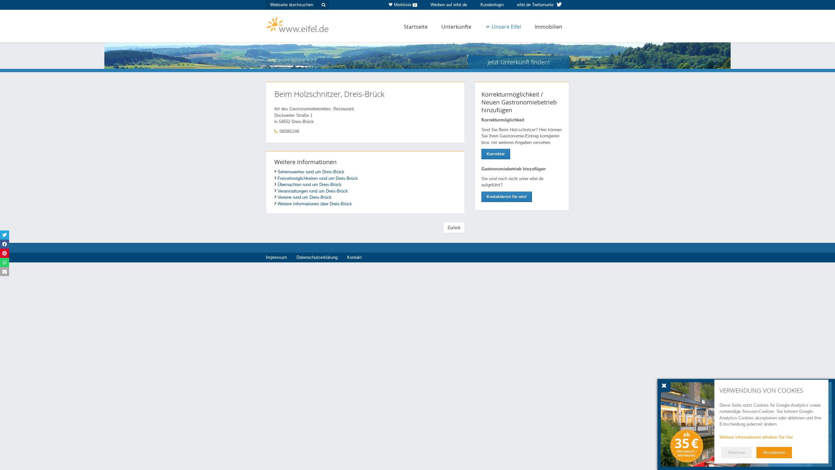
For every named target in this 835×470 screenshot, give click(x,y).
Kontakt (354, 257)
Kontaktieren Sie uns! (507, 197)
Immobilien (548, 26)
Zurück (454, 227)
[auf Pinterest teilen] (4, 253)
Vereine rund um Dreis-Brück (305, 197)
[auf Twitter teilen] (4, 235)
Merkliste (405, 4)
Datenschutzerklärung (317, 257)
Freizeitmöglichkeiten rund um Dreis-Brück (318, 178)
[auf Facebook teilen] (4, 244)
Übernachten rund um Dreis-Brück (310, 184)
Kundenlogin (492, 4)
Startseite (416, 26)
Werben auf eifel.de (449, 4)
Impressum (276, 257)
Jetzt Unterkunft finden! (518, 62)
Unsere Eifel (506, 26)
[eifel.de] (297, 24)
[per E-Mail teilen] (4, 271)
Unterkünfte (456, 26)
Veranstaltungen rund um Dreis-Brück (313, 191)
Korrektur (496, 154)
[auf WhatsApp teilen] (4, 262)
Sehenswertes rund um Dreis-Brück (311, 171)
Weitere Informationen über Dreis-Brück (315, 203)
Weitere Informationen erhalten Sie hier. (757, 437)
